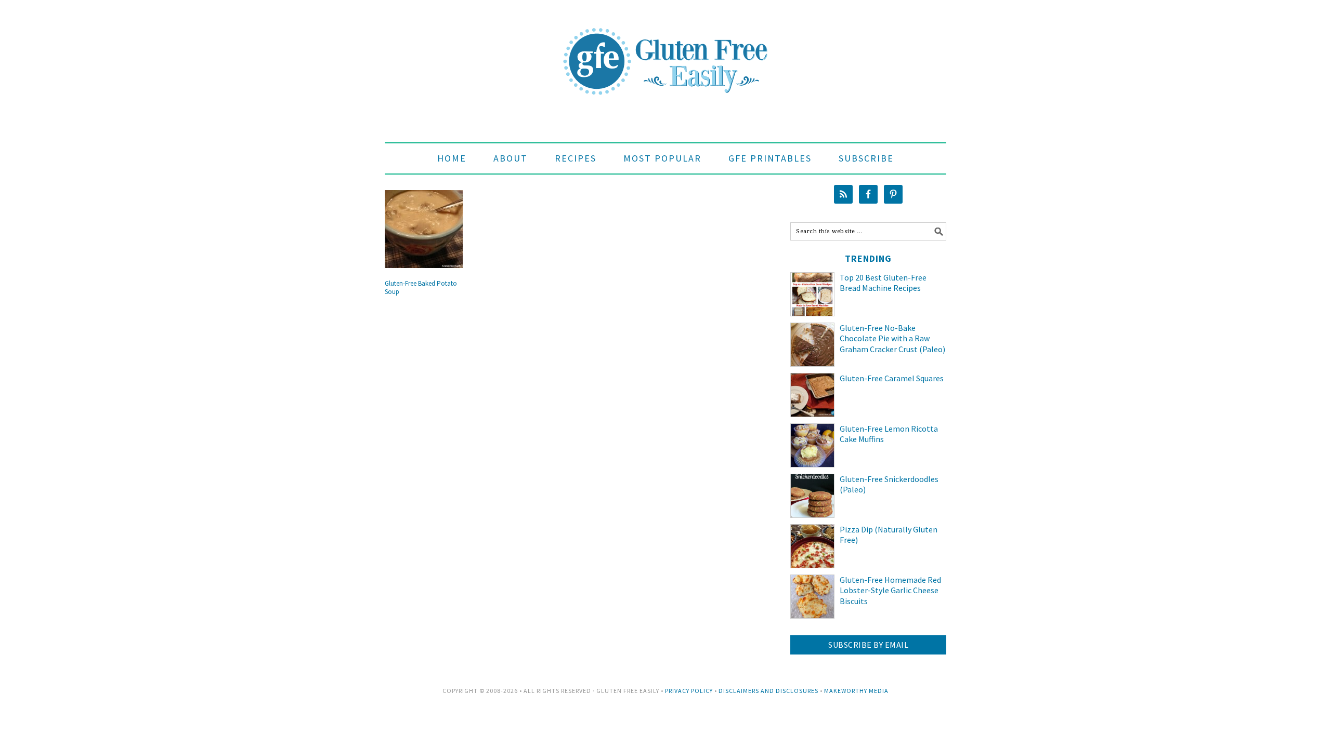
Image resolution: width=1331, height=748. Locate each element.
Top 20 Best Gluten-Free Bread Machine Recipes (883, 282)
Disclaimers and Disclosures (768, 690)
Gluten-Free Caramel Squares (892, 378)
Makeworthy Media (856, 690)
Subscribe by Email (868, 644)
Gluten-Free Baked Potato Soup (421, 287)
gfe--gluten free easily (665, 53)
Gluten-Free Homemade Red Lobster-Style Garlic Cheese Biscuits (890, 591)
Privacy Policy (689, 690)
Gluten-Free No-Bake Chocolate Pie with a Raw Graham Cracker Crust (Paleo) (892, 339)
